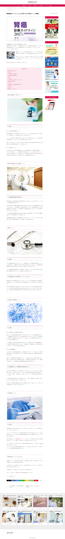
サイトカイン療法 (23, 428)
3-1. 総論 (9, 78)
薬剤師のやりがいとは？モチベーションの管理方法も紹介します (40, 512)
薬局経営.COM (32, 2)
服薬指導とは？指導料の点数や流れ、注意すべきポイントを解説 (9, 512)
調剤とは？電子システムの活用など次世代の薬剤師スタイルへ (24, 496)
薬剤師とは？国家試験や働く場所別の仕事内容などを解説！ (24, 512)
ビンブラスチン (13, 434)
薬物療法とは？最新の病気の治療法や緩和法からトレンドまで (9, 496)
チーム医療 (38, 465)
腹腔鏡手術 (21, 370)
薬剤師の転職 (35, 5)
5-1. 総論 (9, 87)
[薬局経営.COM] (10, 533)
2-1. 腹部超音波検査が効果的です (12, 75)
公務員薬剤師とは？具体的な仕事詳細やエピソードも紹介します (55, 512)
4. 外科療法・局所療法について (11, 81)
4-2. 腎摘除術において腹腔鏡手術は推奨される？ (15, 84)
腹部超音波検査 (11, 202)
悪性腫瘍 (35, 205)
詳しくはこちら (9, 508)
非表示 (26, 68)
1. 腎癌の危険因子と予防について (11, 70)
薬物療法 (10, 428)
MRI (20, 266)
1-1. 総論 (9, 72)
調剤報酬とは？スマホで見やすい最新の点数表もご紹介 (55, 496)
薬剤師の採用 (41, 5)
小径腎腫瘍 (10, 269)
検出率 (38, 217)
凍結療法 (39, 344)
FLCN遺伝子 (27, 153)
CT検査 (28, 213)
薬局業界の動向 (24, 5)
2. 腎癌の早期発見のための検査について (12, 73)
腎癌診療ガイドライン (14, 62)
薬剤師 (18, 472)
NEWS (46, 5)
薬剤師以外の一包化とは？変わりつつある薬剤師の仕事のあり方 (40, 496)
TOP (14, 5)
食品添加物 (23, 139)
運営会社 (50, 5)
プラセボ (26, 446)
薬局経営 (30, 5)
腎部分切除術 (23, 336)
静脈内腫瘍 (37, 342)
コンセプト (18, 5)
